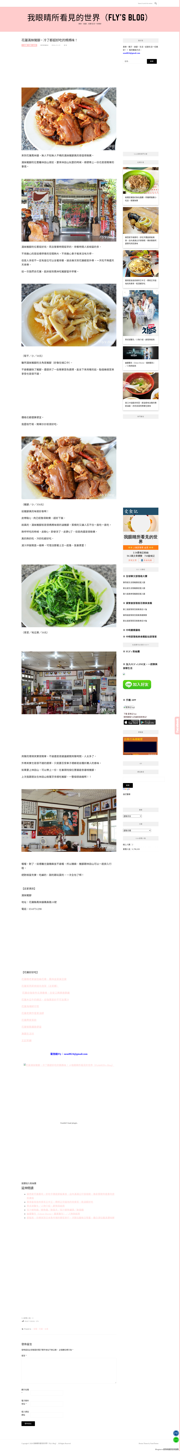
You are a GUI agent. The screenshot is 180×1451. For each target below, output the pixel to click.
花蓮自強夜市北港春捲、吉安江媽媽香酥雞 (46, 992)
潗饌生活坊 (27, 1033)
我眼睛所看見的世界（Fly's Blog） (90, 17)
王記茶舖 (26, 1040)
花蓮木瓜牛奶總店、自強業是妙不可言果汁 (45, 999)
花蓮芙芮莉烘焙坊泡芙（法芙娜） (40, 986)
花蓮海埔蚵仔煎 (30, 1006)
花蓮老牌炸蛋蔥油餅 (32, 1013)
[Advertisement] (68, 68)
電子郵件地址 (25, 1402)
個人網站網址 (25, 1413)
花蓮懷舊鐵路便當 (31, 1027)
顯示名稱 (25, 1391)
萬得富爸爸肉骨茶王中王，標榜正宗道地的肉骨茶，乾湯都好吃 (60, 1202)
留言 (24, 1356)
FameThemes (154, 1443)
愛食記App (132, 714)
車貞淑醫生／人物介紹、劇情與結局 (46, 1206)
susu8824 (44, 45)
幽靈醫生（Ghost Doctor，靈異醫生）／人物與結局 (53, 1213)
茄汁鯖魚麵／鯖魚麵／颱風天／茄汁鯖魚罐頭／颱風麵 (55, 1210)
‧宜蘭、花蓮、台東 (29, 45)
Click (177, 725)
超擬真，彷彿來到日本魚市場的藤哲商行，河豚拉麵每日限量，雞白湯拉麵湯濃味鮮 (71, 1217)
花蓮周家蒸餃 (29, 1020)
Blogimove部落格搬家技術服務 (167, 1449)
